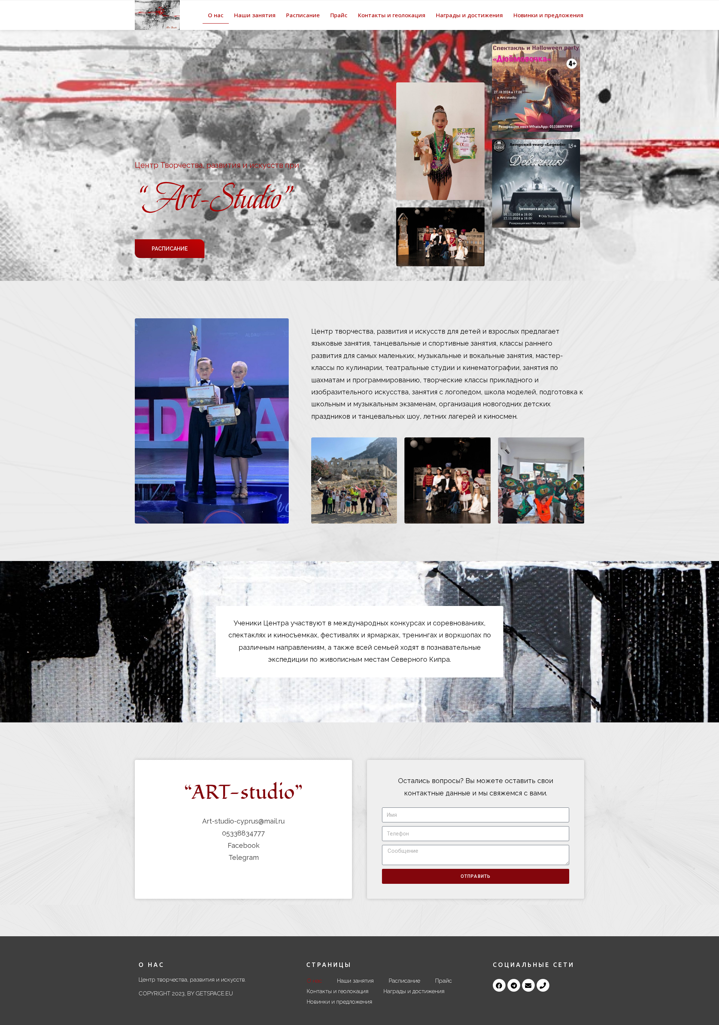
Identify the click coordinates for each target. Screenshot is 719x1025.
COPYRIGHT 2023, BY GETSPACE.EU (186, 993)
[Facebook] (499, 985)
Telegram (243, 857)
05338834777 (243, 833)
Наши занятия (255, 15)
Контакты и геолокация (391, 15)
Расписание (303, 15)
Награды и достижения (469, 15)
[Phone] (543, 985)
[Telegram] (513, 985)
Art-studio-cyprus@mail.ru (243, 821)
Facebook (244, 845)
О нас (216, 15)
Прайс (339, 15)
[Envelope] (528, 985)
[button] (169, 248)
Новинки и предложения (548, 15)
